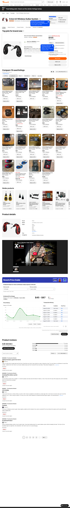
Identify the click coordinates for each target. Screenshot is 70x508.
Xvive (33, 220)
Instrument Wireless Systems (37, 235)
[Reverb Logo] (5, 2)
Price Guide (28, 27)
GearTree (29, 41)
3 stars (33, 346)
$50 (62, 312)
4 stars (33, 345)
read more (61, 395)
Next (44, 437)
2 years (39, 324)
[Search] (43, 2)
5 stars (33, 343)
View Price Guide (55, 334)
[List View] (53, 72)
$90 (62, 310)
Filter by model (6, 286)
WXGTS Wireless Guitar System (20, 204)
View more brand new (60, 42)
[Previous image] (4, 84)
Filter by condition (33, 286)
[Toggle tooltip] (23, 31)
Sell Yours (64, 334)
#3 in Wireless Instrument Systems (27, 20)
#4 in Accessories (18, 20)
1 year (35, 324)
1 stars (33, 350)
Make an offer (58, 64)
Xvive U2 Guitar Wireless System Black (33, 35)
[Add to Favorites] (40, 19)
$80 (62, 314)
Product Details (20, 27)
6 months (30, 324)
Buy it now (57, 58)
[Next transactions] (66, 326)
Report (4, 368)
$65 (62, 321)
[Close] (52, 46)
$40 (62, 308)
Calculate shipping (52, 39)
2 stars (33, 348)
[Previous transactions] (63, 326)
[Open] (27, 289)
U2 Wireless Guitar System (6, 204)
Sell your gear (50, 2)
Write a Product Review (8, 348)
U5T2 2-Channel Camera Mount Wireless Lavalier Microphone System (60, 204)
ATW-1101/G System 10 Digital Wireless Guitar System (33, 204)
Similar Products (11, 27)
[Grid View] (51, 72)
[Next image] (13, 84)
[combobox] (14, 289)
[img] (33, 41)
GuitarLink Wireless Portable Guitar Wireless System (47, 204)
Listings (4, 27)
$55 (62, 316)
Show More (34, 231)
